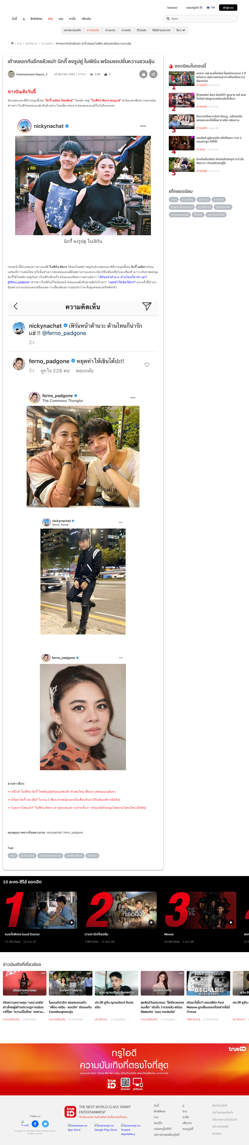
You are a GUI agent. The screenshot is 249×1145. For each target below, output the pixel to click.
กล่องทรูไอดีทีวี (162, 1129)
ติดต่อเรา (217, 1134)
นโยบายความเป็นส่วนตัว (224, 1120)
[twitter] (45, 1123)
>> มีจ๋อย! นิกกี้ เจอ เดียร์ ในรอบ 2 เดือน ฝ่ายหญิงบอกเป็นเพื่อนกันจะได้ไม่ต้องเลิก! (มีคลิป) (64, 799)
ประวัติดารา (101, 1019)
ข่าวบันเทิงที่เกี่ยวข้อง (22, 964)
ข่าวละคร (110, 30)
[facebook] (35, 1123)
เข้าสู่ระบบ (228, 7)
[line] (25, 1123)
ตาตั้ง (72, 18)
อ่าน (50, 18)
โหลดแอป (172, 8)
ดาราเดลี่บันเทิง (11, 1019)
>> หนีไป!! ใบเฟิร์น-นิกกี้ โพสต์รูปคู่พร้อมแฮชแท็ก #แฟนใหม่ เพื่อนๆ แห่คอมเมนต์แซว (62, 791)
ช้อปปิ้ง (158, 1123)
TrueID (23, 7)
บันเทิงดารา (31, 44)
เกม (61, 18)
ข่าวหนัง (126, 30)
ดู (24, 18)
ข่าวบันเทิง (93, 30)
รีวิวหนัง (141, 30)
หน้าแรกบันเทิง (72, 30)
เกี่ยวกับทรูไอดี (219, 1106)
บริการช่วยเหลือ (220, 1127)
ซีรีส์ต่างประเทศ (161, 30)
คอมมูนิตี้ (187, 1129)
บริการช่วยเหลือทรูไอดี (167, 1135)
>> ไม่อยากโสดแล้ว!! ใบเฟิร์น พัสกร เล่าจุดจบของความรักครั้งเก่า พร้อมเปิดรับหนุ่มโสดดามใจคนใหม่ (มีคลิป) (77, 807)
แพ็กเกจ (187, 1123)
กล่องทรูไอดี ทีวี (194, 8)
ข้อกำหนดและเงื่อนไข (222, 1113)
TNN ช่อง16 (193, 1019)
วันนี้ (14, 18)
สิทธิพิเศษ (36, 18)
